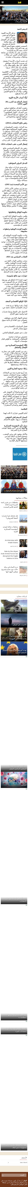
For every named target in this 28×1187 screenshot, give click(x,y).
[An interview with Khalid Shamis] (23, 543)
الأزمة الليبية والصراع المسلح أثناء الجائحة (14, 783)
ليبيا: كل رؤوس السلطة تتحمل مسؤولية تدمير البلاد (15, 1146)
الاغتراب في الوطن (19, 624)
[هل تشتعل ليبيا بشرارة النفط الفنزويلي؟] (23, 519)
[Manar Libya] (19, 2)
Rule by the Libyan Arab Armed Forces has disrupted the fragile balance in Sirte (9, 555)
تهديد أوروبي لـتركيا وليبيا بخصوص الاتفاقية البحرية (14, 651)
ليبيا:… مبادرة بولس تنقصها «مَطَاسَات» (17, 1016)
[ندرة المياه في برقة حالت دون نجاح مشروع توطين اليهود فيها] (23, 570)
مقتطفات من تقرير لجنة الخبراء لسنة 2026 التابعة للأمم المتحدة (9, 505)
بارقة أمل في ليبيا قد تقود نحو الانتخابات (16, 900)
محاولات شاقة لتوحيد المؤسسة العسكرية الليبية (10, 529)
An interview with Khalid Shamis (11, 541)
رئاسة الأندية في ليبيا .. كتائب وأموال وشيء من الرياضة (16, 609)
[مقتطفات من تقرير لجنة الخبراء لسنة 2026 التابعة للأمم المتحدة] (23, 505)
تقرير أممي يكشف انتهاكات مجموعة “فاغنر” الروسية (16, 637)
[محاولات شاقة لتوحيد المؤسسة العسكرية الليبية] (23, 530)
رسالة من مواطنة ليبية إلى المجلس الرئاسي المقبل (17, 767)
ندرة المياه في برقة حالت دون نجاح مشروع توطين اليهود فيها (9, 569)
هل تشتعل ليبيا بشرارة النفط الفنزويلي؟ (10, 517)
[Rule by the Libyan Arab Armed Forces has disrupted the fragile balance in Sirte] (23, 554)
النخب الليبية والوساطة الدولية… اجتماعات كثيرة (15, 1030)
